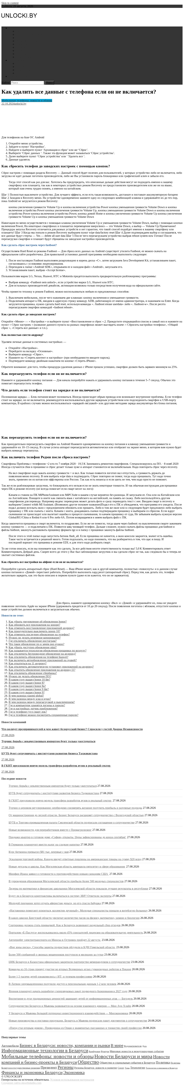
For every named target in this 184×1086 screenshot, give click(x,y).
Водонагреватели (26, 69)
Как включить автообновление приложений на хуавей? (43, 660)
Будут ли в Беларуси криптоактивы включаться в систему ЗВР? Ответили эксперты (60, 895)
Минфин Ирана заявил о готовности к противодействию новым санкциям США (59, 873)
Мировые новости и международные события (137, 1051)
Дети (19, 73)
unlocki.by (20, 103)
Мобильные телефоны (29, 63)
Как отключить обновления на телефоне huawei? (38, 657)
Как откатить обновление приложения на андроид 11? (42, 669)
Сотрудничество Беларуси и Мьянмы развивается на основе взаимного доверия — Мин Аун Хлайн (70, 1005)
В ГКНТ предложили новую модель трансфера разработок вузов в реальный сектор (56, 765)
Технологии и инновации (31, 37)
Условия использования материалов (72, 1079)
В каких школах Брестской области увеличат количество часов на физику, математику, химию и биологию (74, 917)
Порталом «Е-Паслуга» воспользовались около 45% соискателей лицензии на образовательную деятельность (76, 932)
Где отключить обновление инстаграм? (33, 640)
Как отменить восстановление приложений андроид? (41, 628)
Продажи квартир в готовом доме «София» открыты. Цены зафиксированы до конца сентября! (67, 837)
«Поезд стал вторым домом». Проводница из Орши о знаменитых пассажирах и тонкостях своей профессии (75, 1027)
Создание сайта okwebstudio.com (21, 1082)
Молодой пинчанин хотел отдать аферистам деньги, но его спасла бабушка (55, 903)
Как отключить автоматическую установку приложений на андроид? (51, 666)
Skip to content (10, 2)
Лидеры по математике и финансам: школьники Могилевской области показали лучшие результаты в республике (78, 888)
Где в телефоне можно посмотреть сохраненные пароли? (43, 714)
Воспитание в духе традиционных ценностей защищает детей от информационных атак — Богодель (71, 998)
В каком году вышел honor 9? (27, 692)
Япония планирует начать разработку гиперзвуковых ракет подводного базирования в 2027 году (68, 991)
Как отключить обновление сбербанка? (33, 673)
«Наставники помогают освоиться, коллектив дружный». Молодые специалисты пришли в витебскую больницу (78, 910)
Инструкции (16, 60)
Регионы (65, 1067)
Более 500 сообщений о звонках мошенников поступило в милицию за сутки (56, 954)
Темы (127, 1068)
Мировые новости (27, 53)
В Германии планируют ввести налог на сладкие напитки (44, 844)
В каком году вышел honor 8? (27, 682)
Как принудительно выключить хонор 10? (34, 631)
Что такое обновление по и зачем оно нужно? (36, 644)
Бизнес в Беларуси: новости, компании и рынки (65, 1045)
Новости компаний (27, 57)
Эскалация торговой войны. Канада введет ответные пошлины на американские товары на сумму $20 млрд (75, 859)
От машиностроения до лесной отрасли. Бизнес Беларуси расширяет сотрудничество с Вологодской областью (76, 815)
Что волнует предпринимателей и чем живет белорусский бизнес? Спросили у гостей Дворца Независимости (72, 729)
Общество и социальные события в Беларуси (127, 1062)
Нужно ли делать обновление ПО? (30, 676)
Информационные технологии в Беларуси (44, 1050)
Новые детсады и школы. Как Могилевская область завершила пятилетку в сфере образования (67, 866)
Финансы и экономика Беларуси (32, 1072)
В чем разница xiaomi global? (26, 695)
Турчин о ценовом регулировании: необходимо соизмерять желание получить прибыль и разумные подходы (75, 807)
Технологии (137, 1067)
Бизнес (20, 31)
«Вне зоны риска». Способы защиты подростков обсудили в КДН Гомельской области (62, 947)
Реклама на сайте (19, 76)
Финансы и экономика (30, 34)
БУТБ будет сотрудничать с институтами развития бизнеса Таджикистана (49, 753)
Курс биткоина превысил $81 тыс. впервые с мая (39, 851)
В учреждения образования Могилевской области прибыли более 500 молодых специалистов (66, 881)
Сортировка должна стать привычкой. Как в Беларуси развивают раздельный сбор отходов (65, 925)
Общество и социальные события (36, 44)
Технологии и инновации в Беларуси (162, 1068)
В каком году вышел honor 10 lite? (29, 679)
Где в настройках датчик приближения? (33, 708)
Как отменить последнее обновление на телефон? (39, 634)
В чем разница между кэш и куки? (30, 698)
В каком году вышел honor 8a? (27, 685)
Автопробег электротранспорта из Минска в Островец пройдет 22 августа (55, 939)
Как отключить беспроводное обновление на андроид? (42, 653)
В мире (117, 1045)
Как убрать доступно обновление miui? (33, 647)
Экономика (74, 1072)
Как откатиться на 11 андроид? (28, 663)
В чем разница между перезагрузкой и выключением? (42, 702)
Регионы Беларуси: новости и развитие (95, 1067)
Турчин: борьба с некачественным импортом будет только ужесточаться (48, 741)
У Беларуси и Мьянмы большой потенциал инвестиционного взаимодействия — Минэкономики (68, 1013)
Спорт (121, 1068)
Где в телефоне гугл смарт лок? (28, 711)
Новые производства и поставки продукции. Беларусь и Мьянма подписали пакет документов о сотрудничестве (78, 1020)
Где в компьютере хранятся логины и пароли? (37, 705)
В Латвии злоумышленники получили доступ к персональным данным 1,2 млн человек (62, 983)
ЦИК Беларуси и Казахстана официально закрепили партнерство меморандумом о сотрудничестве (69, 961)
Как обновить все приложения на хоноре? (34, 624)
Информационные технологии (35, 40)
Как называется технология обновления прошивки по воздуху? (47, 650)
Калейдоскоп (94, 1051)
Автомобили (23, 66)
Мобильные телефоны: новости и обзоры (26, 100)
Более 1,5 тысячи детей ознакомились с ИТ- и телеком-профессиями (50, 976)
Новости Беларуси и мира (24, 28)
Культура (105, 1051)
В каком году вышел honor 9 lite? (29, 689)
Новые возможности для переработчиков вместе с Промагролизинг (50, 829)
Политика (22, 47)
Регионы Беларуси (27, 50)
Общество (88, 1062)
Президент (49, 1067)
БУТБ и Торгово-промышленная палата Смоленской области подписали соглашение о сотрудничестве (72, 822)
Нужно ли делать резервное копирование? (35, 637)
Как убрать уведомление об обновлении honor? (38, 621)
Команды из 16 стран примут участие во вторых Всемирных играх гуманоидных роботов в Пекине (70, 969)
